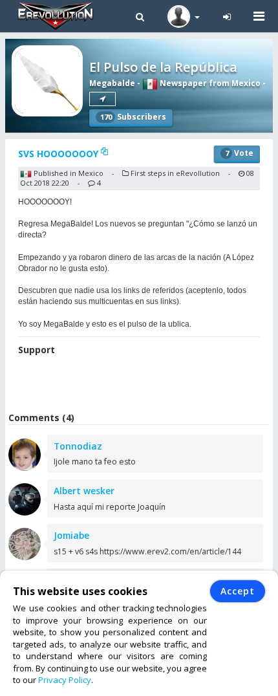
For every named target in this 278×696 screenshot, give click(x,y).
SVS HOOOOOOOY (59, 153)
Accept (237, 591)
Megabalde (112, 83)
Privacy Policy (64, 680)
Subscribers (133, 116)
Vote (239, 152)
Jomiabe (71, 535)
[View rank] (102, 99)
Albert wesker (84, 490)
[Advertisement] (141, 385)
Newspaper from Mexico (209, 83)
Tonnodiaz (78, 446)
